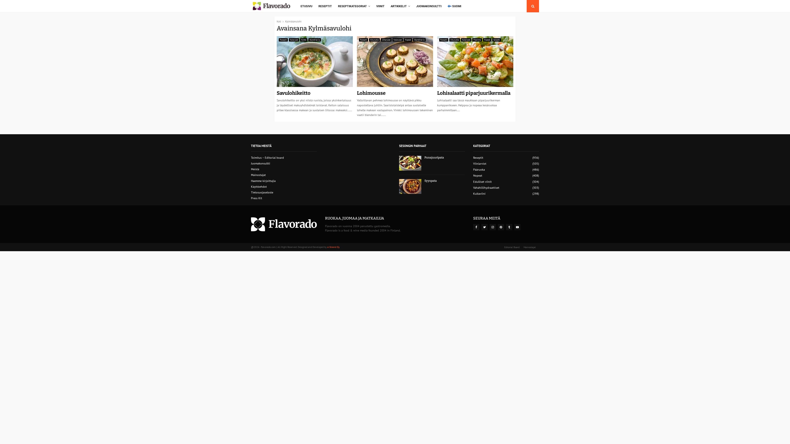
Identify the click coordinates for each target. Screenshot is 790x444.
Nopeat (408, 39)
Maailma (477, 39)
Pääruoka (479, 169)
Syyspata (430, 181)
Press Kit (256, 198)
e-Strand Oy (333, 247)
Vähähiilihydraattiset (486, 188)
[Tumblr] (509, 227)
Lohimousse (371, 93)
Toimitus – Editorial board (267, 158)
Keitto (303, 39)
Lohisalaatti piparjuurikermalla (473, 93)
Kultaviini (479, 193)
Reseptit (325, 6)
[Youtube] (517, 227)
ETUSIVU (306, 6)
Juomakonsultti (428, 6)
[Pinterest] (501, 227)
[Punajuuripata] (410, 163)
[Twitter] (484, 227)
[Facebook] (476, 227)
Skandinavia (314, 39)
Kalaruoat (294, 39)
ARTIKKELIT (399, 6)
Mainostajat (258, 175)
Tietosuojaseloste (262, 192)
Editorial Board (511, 247)
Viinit (380, 6)
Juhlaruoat (386, 39)
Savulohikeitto (293, 93)
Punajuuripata (434, 157)
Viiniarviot (479, 163)
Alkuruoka (374, 39)
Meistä (255, 169)
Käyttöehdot (259, 186)
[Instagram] (493, 227)
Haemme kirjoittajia (263, 181)
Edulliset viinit (482, 182)
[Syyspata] (410, 186)
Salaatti (496, 39)
